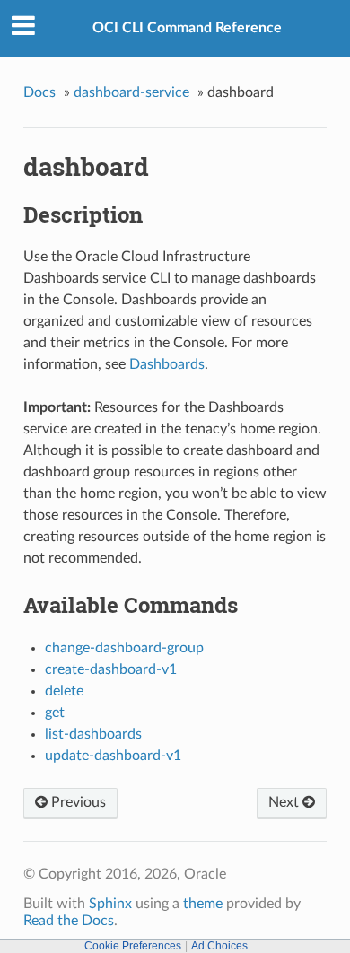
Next (285, 802)
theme (203, 903)
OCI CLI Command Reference (187, 28)
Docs (39, 92)
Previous (77, 802)
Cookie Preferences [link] (132, 946)
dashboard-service (131, 92)
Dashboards (167, 364)
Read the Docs (68, 921)
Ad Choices (219, 946)
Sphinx (110, 903)
